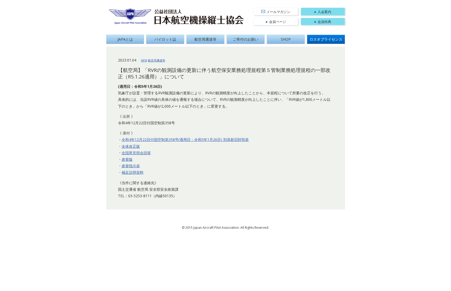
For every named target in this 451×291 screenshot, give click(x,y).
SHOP (286, 39)
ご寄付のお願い (245, 39)
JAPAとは (125, 39)
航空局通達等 (205, 39)
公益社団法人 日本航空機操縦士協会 (199, 16)
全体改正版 (131, 146)
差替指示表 (131, 165)
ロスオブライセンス (326, 39)
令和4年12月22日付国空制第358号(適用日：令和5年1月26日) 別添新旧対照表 (185, 139)
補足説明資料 (133, 172)
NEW (144, 60)
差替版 (127, 159)
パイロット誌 (165, 39)
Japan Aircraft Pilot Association (130, 16)
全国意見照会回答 (136, 152)
